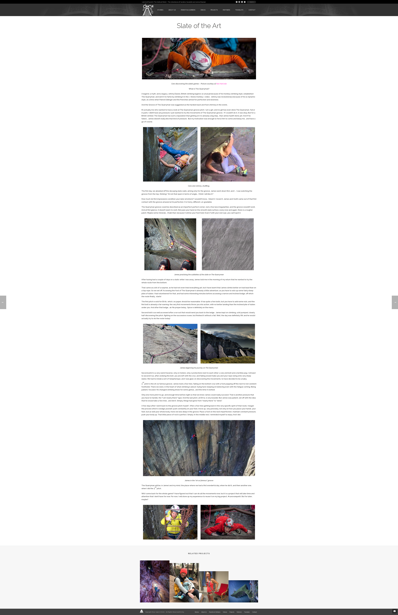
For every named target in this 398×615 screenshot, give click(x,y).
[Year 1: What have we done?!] (184, 572)
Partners (226, 10)
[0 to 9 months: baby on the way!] (214, 579)
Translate (239, 10)
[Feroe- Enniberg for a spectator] (243, 588)
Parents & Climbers (188, 10)
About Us (172, 10)
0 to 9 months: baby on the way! (213, 595)
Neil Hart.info (221, 84)
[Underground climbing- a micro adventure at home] (154, 569)
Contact (252, 10)
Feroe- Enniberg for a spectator (243, 597)
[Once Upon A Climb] (141, 611)
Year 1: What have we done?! (184, 595)
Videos (202, 10)
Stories (160, 10)
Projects (214, 10)
